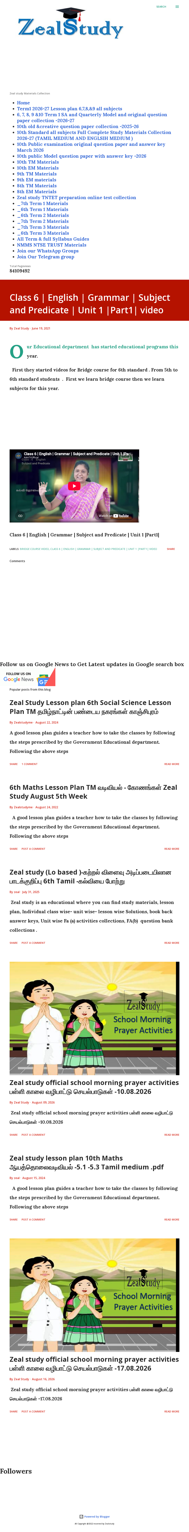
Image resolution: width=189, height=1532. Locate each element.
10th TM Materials (38, 162)
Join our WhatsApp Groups (48, 251)
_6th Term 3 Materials (43, 233)
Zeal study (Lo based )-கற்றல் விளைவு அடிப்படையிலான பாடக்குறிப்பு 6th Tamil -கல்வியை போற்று (90, 876)
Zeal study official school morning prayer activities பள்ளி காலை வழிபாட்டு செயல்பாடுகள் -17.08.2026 (94, 1364)
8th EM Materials (36, 192)
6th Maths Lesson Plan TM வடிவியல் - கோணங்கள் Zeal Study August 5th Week (93, 792)
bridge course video (34, 549)
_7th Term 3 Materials (43, 227)
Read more (171, 764)
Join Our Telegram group (45, 257)
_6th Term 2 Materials (43, 215)
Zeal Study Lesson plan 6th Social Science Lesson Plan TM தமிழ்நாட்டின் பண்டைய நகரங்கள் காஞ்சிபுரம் (90, 707)
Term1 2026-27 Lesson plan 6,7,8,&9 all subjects (69, 109)
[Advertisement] (94, 66)
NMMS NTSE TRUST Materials (51, 245)
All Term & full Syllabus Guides (53, 239)
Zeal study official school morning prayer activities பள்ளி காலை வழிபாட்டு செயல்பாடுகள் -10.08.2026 (94, 1087)
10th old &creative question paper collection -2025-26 (78, 126)
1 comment (30, 764)
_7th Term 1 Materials (42, 203)
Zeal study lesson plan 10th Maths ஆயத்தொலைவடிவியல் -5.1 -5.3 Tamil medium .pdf (87, 1162)
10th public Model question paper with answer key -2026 (81, 156)
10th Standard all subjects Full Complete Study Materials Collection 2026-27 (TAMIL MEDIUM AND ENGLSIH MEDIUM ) (94, 135)
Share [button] (171, 549)
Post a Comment (33, 848)
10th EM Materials (38, 168)
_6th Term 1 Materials (42, 209)
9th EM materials (36, 180)
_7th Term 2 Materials (43, 221)
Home (23, 103)
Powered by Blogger (97, 1516)
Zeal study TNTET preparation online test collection (76, 197)
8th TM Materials (37, 186)
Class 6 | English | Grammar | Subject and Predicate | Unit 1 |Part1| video (103, 549)
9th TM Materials (37, 174)
